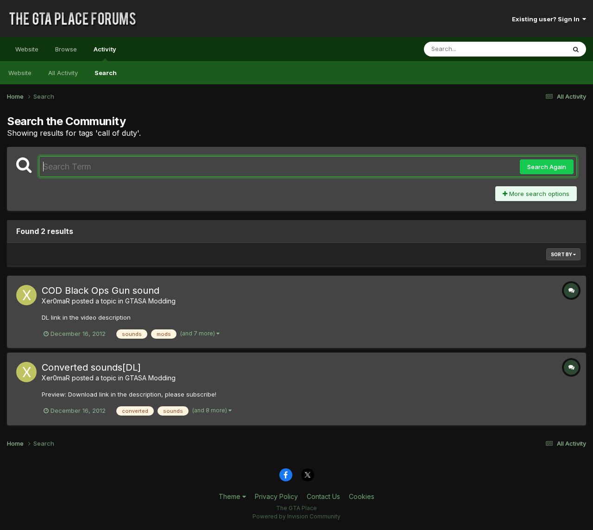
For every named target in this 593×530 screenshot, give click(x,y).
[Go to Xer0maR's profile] (26, 295)
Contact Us (323, 496)
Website (26, 49)
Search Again (546, 166)
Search (106, 72)
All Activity (63, 72)
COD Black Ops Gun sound (100, 290)
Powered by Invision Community (296, 516)
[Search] (576, 49)
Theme (230, 496)
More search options (538, 193)
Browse (66, 49)
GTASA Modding (150, 301)
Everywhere (537, 48)
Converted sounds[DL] (91, 367)
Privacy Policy (276, 496)
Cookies (361, 496)
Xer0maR (56, 301)
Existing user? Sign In (547, 19)
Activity (105, 49)
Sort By (562, 254)
